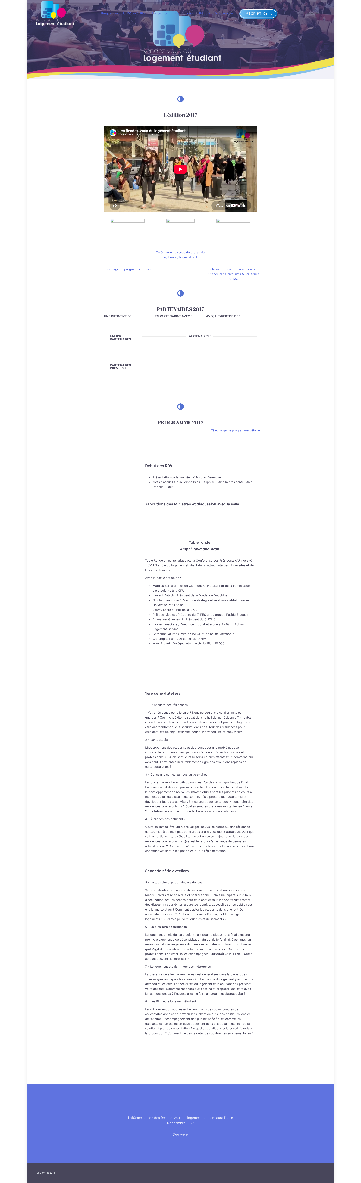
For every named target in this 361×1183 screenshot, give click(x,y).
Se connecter (313, 13)
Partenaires (160, 13)
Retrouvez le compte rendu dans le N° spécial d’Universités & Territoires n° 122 (233, 274)
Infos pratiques (183, 13)
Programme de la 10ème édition (123, 13)
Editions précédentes (214, 13)
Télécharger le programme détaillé (127, 269)
